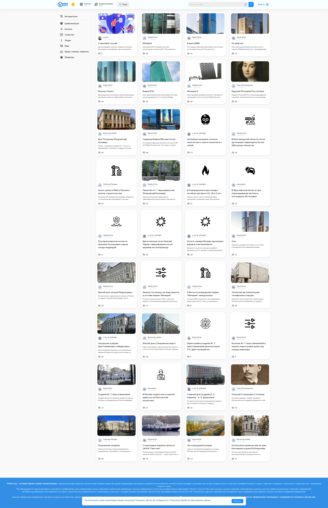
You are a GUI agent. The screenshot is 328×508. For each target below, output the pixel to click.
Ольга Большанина (245, 85)
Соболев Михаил (110, 184)
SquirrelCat (196, 37)
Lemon (106, 37)
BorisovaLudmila (109, 133)
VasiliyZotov (153, 37)
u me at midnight (199, 133)
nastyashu (241, 184)
